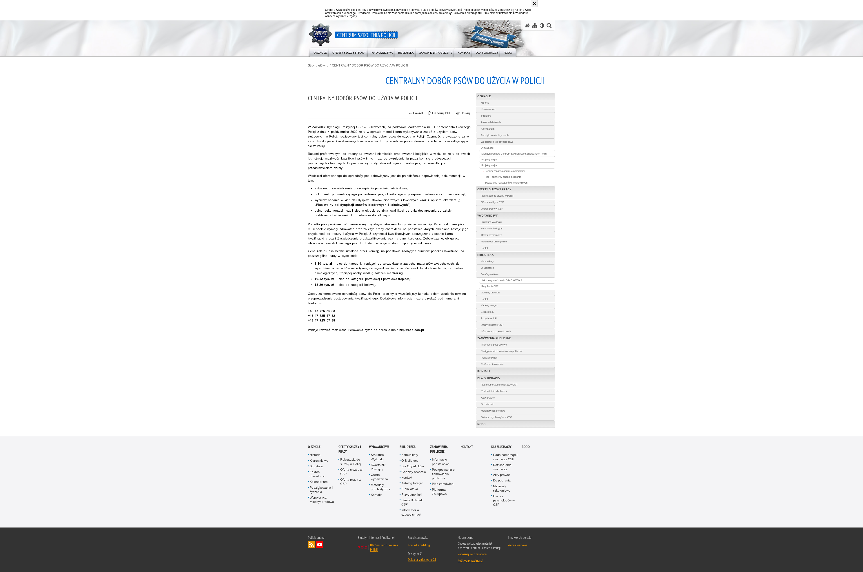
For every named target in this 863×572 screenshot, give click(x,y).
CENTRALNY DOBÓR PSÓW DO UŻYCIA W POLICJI (370, 65)
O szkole (484, 96)
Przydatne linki (489, 318)
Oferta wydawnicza (491, 235)
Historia (485, 102)
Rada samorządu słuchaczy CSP (499, 384)
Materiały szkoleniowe (493, 410)
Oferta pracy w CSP (492, 208)
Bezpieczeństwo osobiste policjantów (505, 171)
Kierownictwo (488, 109)
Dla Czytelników (489, 274)
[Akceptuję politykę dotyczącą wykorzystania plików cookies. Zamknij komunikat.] (534, 3)
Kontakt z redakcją (419, 545)
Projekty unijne (489, 159)
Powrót (418, 113)
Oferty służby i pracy (494, 189)
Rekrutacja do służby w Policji (497, 195)
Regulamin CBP (489, 286)
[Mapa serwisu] (534, 25)
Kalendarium (487, 128)
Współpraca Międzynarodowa (497, 141)
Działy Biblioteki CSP (492, 325)
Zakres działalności (491, 122)
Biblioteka (485, 255)
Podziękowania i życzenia (495, 135)
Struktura (486, 115)
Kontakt (485, 248)
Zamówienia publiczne (494, 338)
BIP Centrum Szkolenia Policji (384, 547)
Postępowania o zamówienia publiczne (502, 351)
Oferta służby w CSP (492, 202)
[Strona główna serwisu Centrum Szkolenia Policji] (527, 25)
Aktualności (487, 147)
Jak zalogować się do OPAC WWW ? (501, 280)
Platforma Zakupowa (492, 364)
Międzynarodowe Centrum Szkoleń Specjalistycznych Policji (514, 153)
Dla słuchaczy (488, 378)
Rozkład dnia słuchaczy (494, 391)
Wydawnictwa (487, 215)
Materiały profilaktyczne (494, 241)
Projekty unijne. (489, 165)
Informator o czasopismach (496, 331)
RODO (481, 424)
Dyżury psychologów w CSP (496, 417)
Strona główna (318, 65)
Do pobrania (487, 404)
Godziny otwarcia (490, 292)
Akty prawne (488, 397)
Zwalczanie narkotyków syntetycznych (506, 182)
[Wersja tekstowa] (542, 25)
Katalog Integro (489, 305)
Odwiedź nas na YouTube (319, 544)
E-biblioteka (487, 311)
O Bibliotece (487, 267)
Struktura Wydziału (491, 222)
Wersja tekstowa (517, 545)
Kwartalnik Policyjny (492, 228)
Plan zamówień (489, 357)
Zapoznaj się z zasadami (472, 554)
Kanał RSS (311, 544)
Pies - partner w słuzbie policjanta (503, 176)
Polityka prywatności (470, 560)
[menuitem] (320, 52)
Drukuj (465, 113)
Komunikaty (487, 261)
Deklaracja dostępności (422, 559)
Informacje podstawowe (494, 344)
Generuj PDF (441, 113)
